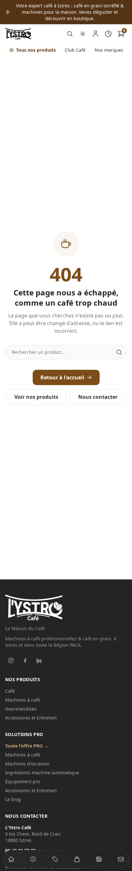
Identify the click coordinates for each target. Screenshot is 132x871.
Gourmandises (21, 709)
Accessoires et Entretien (31, 718)
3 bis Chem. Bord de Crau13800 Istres (32, 833)
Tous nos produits (36, 50)
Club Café (75, 50)
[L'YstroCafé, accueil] (18, 34)
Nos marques (109, 50)
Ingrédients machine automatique (42, 773)
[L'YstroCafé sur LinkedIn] (39, 660)
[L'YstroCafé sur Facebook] (25, 660)
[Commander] (76, 859)
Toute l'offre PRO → (26, 746)
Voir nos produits (36, 396)
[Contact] (120, 859)
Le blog (13, 799)
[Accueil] (11, 859)
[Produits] (55, 859)
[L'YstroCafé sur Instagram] (11, 660)
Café (10, 691)
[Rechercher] (70, 34)
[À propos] (33, 859)
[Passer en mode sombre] (82, 34)
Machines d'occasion (27, 764)
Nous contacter (98, 396)
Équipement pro (22, 781)
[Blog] (99, 859)
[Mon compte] (95, 34)
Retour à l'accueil (62, 377)
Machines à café (22, 700)
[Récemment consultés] (108, 34)
